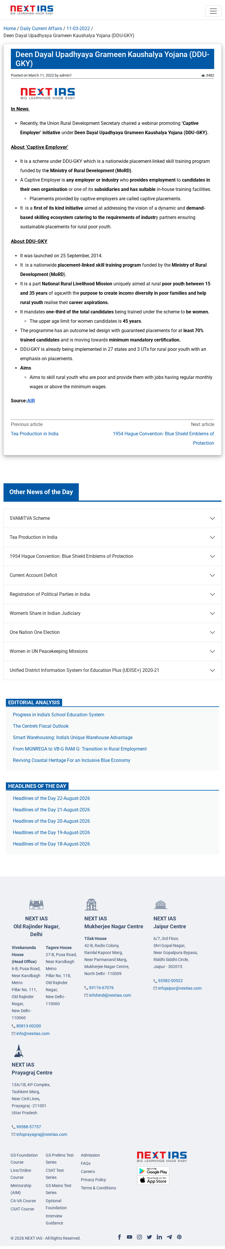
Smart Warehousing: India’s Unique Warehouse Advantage (72, 737)
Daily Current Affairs (41, 28)
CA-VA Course (23, 1200)
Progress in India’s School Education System (58, 714)
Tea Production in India (35, 434)
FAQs (86, 1163)
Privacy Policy (93, 1179)
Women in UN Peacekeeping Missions (49, 651)
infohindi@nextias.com (110, 995)
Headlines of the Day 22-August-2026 (51, 798)
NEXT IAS (36, 926)
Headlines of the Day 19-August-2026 (51, 832)
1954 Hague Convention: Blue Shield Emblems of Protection (163, 438)
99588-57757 (28, 1126)
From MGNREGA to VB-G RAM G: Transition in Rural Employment (80, 749)
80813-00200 (28, 1026)
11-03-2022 (78, 28)
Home (10, 28)
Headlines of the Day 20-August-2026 (51, 821)
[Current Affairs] (32, 10)
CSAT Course (22, 1209)
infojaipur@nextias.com (180, 988)
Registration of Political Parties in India (50, 594)
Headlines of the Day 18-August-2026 (51, 844)
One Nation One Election (35, 632)
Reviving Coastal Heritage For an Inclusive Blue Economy (71, 760)
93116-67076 (101, 987)
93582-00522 (170, 980)
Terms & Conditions (98, 1188)
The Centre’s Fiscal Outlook (41, 726)
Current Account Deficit (33, 575)
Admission (90, 1155)
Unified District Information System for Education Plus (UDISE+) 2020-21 (84, 670)
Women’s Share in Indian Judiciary (45, 613)
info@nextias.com (33, 1033)
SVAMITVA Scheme (30, 518)
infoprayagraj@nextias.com (41, 1134)
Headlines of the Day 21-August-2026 (51, 809)
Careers (88, 1171)
